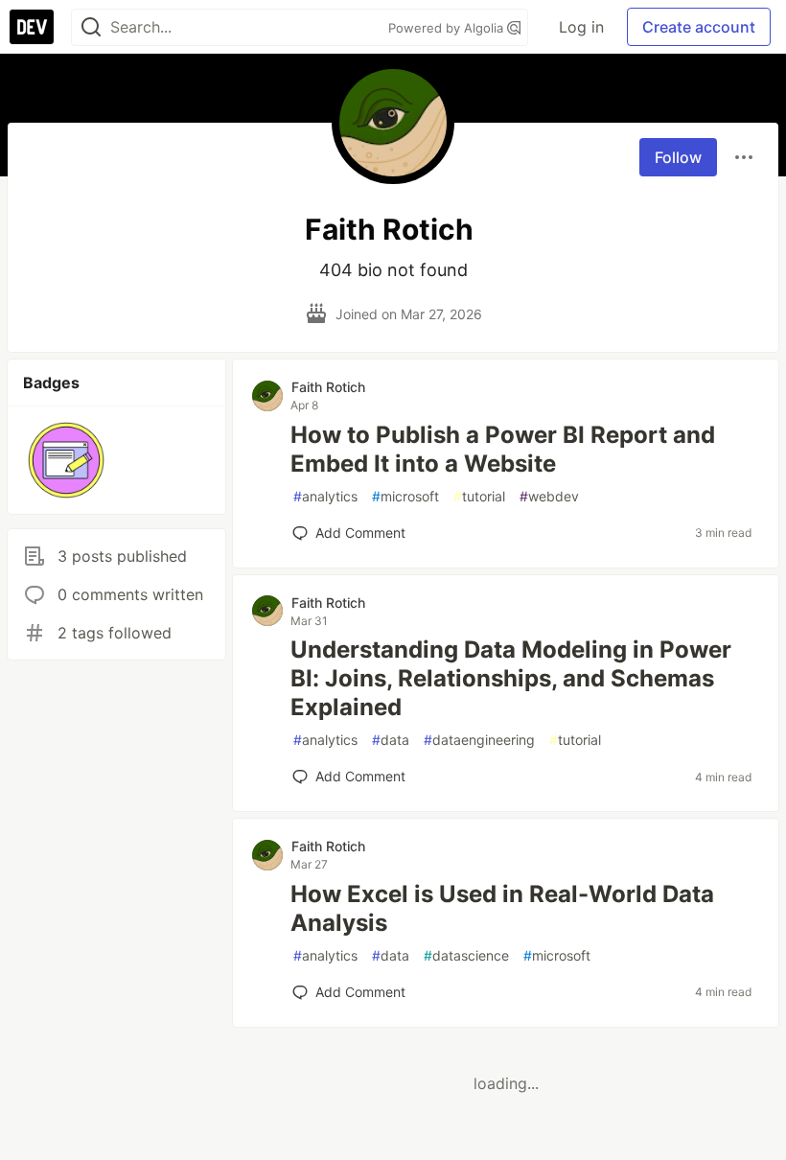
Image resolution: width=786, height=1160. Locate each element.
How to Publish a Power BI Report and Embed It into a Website (502, 449)
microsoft (405, 496)
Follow (678, 157)
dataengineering (479, 739)
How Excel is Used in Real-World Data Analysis (502, 908)
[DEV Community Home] (32, 27)
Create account (698, 26)
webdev (549, 496)
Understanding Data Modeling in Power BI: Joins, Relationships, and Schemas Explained (510, 678)
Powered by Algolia (447, 27)
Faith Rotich (328, 387)
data (390, 739)
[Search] (91, 27)
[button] (66, 460)
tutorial (479, 496)
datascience (466, 955)
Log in (581, 26)
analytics (325, 496)
